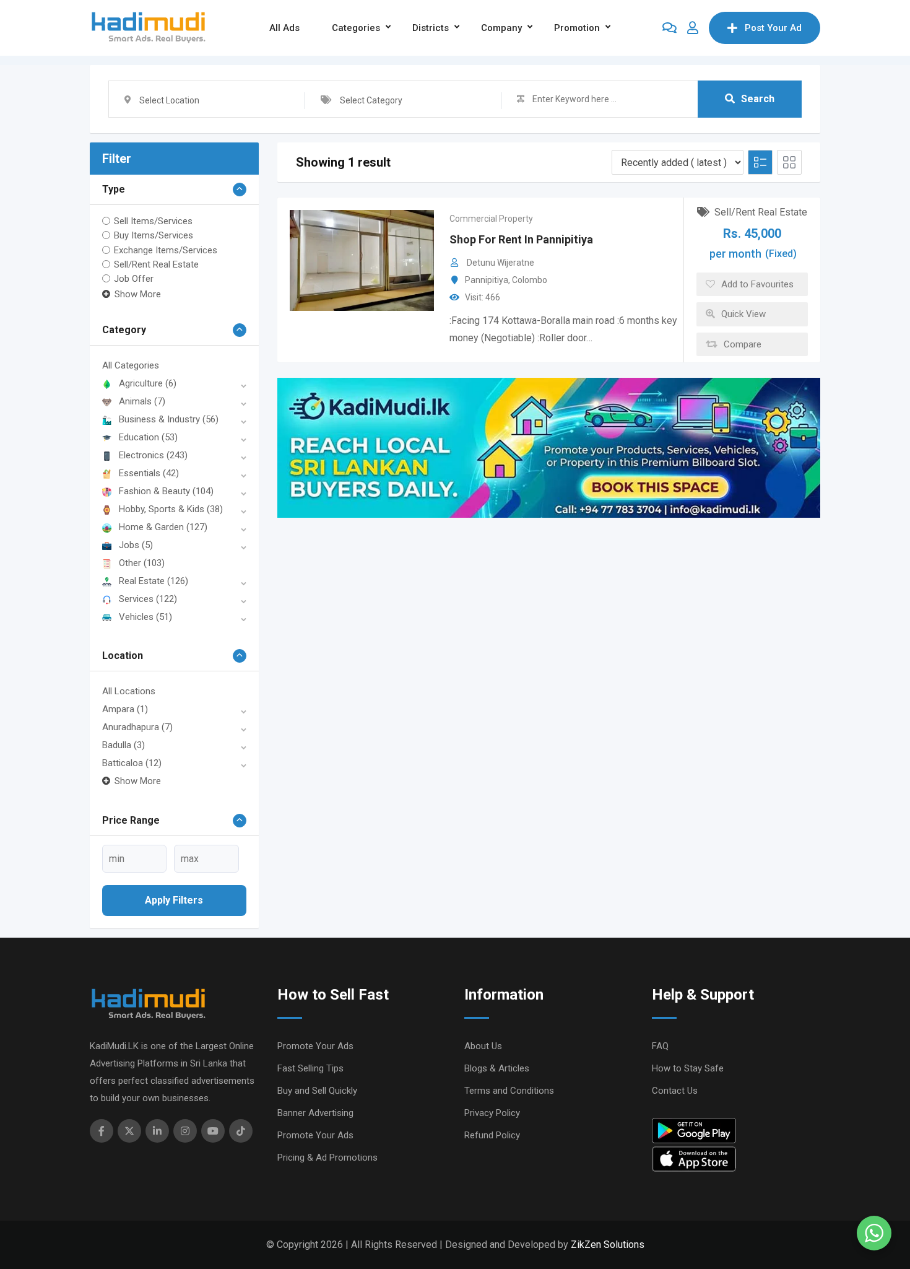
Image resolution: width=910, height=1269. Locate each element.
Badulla (123, 745)
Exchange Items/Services (165, 249)
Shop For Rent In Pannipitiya (521, 239)
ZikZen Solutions (607, 1244)
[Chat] (669, 28)
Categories (356, 27)
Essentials (149, 473)
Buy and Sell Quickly (317, 1090)
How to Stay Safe (688, 1068)
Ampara (125, 709)
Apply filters (174, 900)
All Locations (128, 691)
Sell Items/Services (153, 221)
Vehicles (145, 616)
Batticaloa (132, 763)
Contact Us (675, 1090)
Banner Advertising (315, 1113)
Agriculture (147, 383)
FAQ (660, 1046)
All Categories (130, 365)
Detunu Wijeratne (500, 263)
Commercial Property (491, 219)
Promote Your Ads (315, 1046)
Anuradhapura (137, 727)
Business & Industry (169, 419)
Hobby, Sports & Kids (171, 509)
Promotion (577, 27)
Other (142, 563)
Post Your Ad (773, 27)
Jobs (136, 545)
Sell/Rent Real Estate (156, 264)
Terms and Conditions (509, 1090)
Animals (142, 401)
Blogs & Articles (496, 1068)
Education (148, 437)
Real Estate (153, 581)
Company (501, 27)
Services (148, 598)
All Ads (284, 27)
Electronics (153, 455)
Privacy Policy (492, 1113)
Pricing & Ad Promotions (327, 1157)
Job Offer (134, 278)
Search (757, 99)
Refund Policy (492, 1135)
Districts (430, 27)
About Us (483, 1046)
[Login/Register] (692, 28)
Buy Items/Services (153, 235)
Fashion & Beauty (166, 491)
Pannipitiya (486, 280)
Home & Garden (163, 527)
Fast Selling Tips (310, 1068)
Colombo (529, 280)
